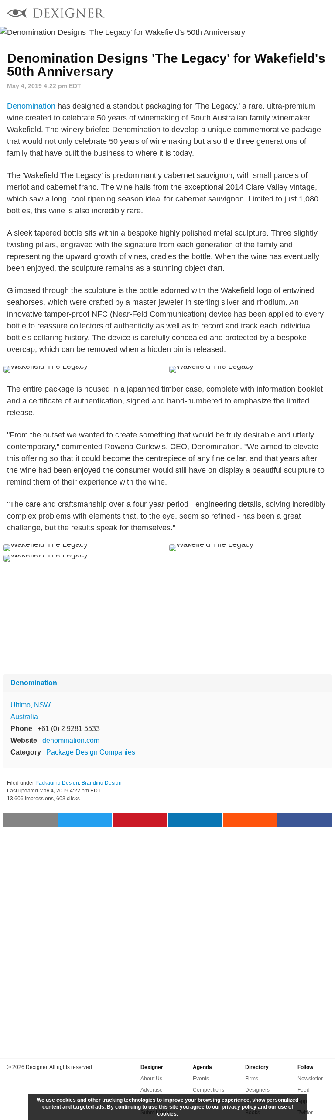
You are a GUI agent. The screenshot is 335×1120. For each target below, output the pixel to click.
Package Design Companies (90, 752)
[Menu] (323, 13)
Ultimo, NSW (30, 705)
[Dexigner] (56, 14)
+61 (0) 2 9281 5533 (69, 728)
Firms (251, 1079)
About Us (151, 1079)
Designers (257, 1090)
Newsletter (310, 1079)
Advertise (151, 1090)
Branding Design (102, 783)
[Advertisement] (167, 618)
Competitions (208, 1090)
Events (201, 1079)
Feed (303, 1090)
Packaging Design (57, 783)
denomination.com (70, 740)
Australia (24, 716)
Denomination (31, 106)
